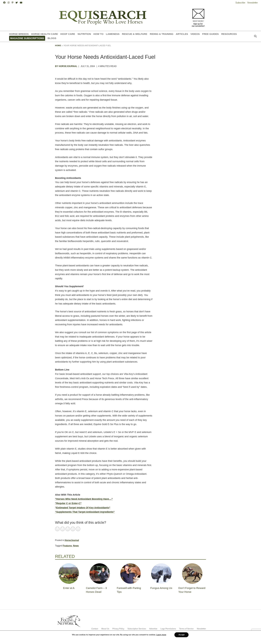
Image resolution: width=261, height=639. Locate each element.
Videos (195, 34)
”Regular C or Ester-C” (68, 503)
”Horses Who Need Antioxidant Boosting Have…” (84, 499)
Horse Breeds (19, 34)
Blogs (52, 38)
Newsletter (252, 2)
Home (58, 45)
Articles (182, 34)
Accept (181, 634)
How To (98, 34)
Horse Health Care (44, 34)
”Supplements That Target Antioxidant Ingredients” (85, 512)
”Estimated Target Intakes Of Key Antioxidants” (82, 507)
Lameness (112, 34)
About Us (105, 629)
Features (67, 546)
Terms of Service (186, 629)
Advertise (153, 629)
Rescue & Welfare (134, 34)
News (76, 546)
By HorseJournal (66, 66)
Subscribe (240, 2)
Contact (94, 629)
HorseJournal (72, 540)
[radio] (57, 529)
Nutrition (84, 34)
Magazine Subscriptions (27, 38)
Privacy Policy (118, 629)
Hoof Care (67, 34)
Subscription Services (137, 629)
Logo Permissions (168, 629)
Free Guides (210, 34)
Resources (229, 34)
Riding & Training (161, 34)
